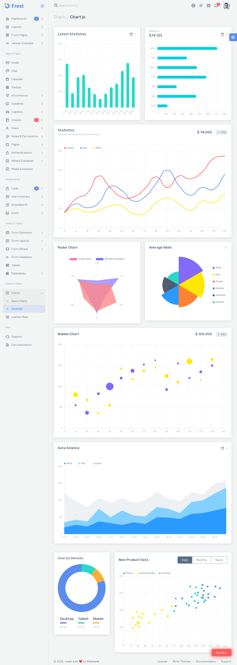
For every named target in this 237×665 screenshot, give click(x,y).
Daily (185, 560)
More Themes (182, 661)
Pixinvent (93, 661)
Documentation (206, 661)
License (162, 661)
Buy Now (221, 652)
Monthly (201, 560)
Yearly (219, 560)
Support (226, 661)
